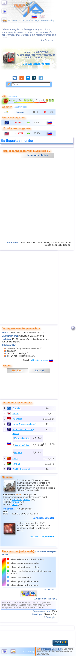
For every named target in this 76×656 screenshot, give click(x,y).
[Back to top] (72, 331)
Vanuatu (17, 464)
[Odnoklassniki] (22, 79)
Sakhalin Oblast (22, 445)
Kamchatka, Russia (21, 499)
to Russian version (39, 360)
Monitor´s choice (37, 155)
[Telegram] (42, 79)
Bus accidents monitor (36, 63)
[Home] (4, 12)
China (15, 458)
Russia (16, 433)
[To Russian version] (34, 17)
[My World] (29, 79)
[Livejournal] (35, 79)
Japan (16, 413)
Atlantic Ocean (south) (23, 429)
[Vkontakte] (16, 79)
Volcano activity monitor (42, 536)
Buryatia (18, 452)
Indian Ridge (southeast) (24, 424)
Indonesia (17, 419)
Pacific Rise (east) (21, 469)
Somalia (17, 408)
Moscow (20, 112)
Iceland (39, 370)
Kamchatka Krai (22, 438)
